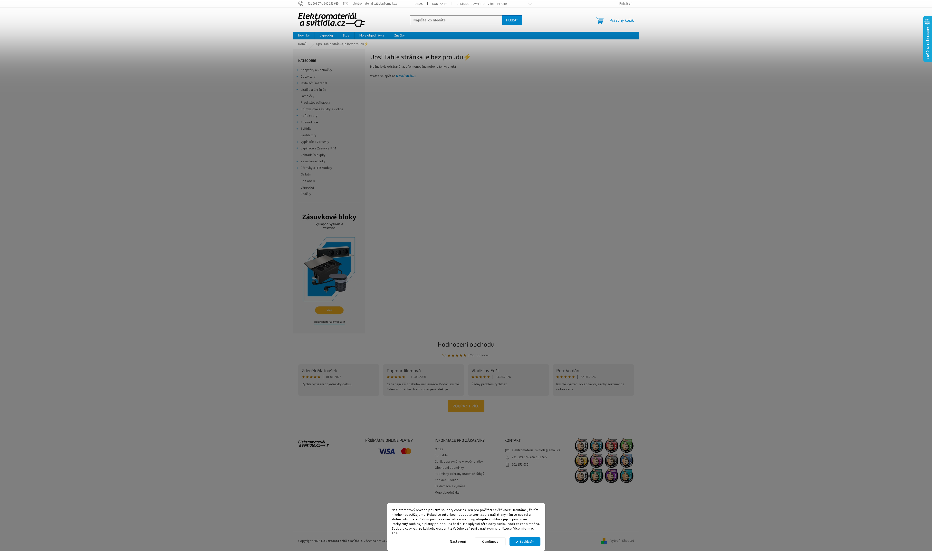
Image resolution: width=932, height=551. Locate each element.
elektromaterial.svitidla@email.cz (536, 450)
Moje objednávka (447, 492)
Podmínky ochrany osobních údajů (459, 473)
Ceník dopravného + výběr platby (482, 4)
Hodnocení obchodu (466, 344)
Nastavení (458, 541)
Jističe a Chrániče (313, 89)
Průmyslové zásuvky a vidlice (322, 109)
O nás (418, 4)
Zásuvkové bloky (313, 161)
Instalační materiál (314, 83)
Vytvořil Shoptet (622, 541)
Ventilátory (309, 135)
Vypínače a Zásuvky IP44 (318, 148)
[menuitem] (304, 35)
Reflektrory (309, 115)
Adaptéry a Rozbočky (316, 70)
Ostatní (306, 174)
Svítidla (306, 128)
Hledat (512, 20)
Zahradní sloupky (313, 155)
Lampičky (307, 96)
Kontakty (439, 4)
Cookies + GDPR (446, 480)
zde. (395, 533)
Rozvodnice (309, 122)
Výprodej (307, 187)
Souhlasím (527, 541)
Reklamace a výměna (450, 486)
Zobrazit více (466, 406)
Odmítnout (490, 541)
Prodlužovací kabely (315, 102)
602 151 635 (520, 464)
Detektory (308, 76)
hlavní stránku (406, 76)
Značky (306, 194)
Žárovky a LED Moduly (316, 167)
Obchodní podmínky (449, 467)
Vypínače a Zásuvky (315, 141)
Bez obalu (308, 181)
